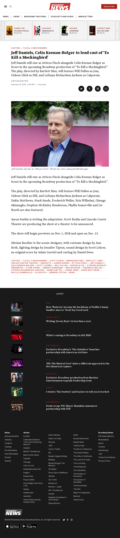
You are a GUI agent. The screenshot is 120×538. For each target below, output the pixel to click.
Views (16, 16)
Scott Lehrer (44, 265)
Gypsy (26, 489)
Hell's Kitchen (54, 435)
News (6, 16)
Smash (51, 494)
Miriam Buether (75, 261)
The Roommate (80, 485)
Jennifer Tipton (57, 272)
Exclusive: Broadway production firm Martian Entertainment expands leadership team (72, 379)
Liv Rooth (40, 272)
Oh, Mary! (52, 469)
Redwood (52, 483)
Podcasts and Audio (62, 16)
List (48, 331)
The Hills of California (82, 456)
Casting (15, 48)
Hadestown (28, 493)
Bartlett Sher (94, 261)
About (100, 443)
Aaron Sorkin (61, 263)
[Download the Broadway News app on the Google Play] (29, 526)
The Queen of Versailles (79, 481)
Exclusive (51, 374)
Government (53, 402)
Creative (8, 443)
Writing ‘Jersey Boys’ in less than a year (68, 321)
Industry (8, 440)
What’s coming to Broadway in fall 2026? (68, 335)
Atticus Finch (79, 263)
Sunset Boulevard (81, 438)
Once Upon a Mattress (58, 473)
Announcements (12, 436)
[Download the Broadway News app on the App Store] (12, 526)
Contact (101, 447)
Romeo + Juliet (54, 487)
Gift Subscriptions (106, 436)
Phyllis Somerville (21, 272)
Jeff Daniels (96, 263)
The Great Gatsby (81, 453)
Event (49, 388)
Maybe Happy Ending (57, 456)
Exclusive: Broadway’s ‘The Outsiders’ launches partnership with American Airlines (72, 351)
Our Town (52, 480)
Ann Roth (46, 263)
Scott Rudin (57, 261)
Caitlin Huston (19, 81)
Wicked (76, 496)
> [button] (117, 30)
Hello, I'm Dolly (54, 438)
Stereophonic (54, 503)
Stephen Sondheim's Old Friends (57, 498)
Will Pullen (61, 265)
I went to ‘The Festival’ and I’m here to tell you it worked (77, 391)
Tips (100, 454)
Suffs (75, 435)
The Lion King (79, 463)
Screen (8, 457)
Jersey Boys (53, 317)
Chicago (27, 462)
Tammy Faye (78, 445)
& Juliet (26, 436)
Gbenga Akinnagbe (53, 268)
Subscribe (109, 6)
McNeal (51, 460)
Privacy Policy (104, 461)
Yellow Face (78, 500)
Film (48, 303)
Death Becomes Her (32, 469)
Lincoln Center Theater (24, 263)
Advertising (103, 450)
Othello (51, 476)
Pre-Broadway (11, 450)
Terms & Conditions (106, 457)
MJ (49, 453)
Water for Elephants (81, 493)
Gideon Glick (77, 265)
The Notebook (79, 467)
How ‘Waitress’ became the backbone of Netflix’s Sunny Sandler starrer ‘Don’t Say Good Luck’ (77, 309)
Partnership (53, 345)
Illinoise (51, 442)
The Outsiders (79, 470)
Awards (8, 461)
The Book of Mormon (82, 449)
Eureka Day (28, 476)
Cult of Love (28, 465)
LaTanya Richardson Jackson (27, 270)
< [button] (2, 30)
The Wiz (76, 489)
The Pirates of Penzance (79, 475)
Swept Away (78, 442)
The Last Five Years (81, 460)
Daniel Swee (71, 270)
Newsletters (85, 16)
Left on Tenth (54, 449)
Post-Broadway (11, 454)
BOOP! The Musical (31, 451)
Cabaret (26, 458)
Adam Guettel (54, 270)
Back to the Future (31, 455)
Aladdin (26, 448)
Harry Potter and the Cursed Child (32, 501)
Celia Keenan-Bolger (22, 265)
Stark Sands (33, 268)
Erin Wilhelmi (73, 268)
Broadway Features (35, 16)
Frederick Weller (92, 268)
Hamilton (27, 496)
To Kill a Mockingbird (35, 48)
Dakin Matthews (90, 270)
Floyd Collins (29, 480)
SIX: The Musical (55, 490)
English (26, 473)
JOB (50, 445)
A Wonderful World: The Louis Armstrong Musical (32, 442)
